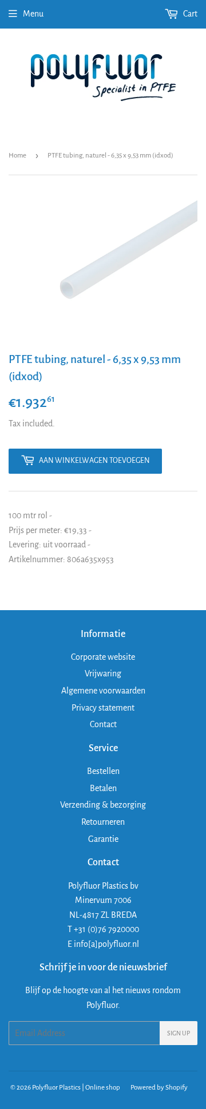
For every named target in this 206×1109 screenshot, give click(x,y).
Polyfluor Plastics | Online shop (76, 1087)
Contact (103, 724)
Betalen (103, 788)
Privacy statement (103, 707)
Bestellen (103, 771)
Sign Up (178, 1033)
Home (17, 155)
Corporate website (103, 657)
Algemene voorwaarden (103, 690)
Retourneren (103, 821)
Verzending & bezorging (103, 804)
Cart (189, 13)
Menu (33, 13)
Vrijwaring (103, 673)
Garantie (103, 839)
